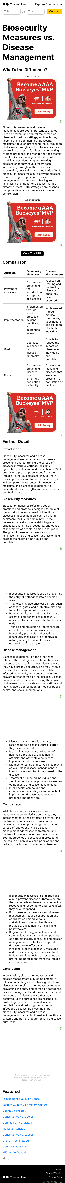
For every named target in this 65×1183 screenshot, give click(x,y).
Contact (58, 1169)
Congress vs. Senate (15, 1146)
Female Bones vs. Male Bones (21, 1098)
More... (7, 1158)
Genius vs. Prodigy (14, 1110)
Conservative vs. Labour (18, 1134)
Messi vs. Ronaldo (14, 1128)
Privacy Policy (55, 1177)
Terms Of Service (54, 1173)
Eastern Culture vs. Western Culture (25, 1104)
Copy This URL (32, 253)
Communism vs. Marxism (18, 1122)
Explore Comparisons (48, 4)
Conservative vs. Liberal (18, 1116)
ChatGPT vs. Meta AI (16, 1140)
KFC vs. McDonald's (15, 1152)
